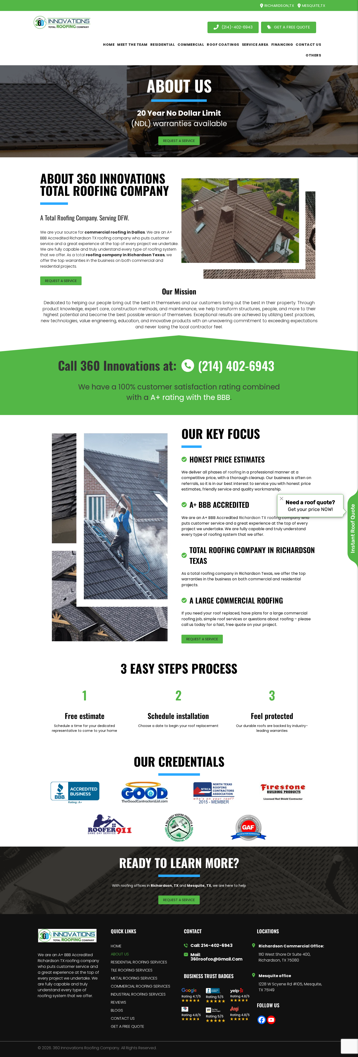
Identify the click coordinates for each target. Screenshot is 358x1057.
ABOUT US (120, 954)
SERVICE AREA (255, 44)
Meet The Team (132, 44)
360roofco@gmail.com (216, 959)
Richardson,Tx (278, 5)
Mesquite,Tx (313, 5)
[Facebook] (261, 1020)
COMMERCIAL (191, 44)
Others (313, 55)
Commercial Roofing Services (140, 986)
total (120, 255)
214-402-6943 (216, 945)
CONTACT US (308, 44)
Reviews (118, 1002)
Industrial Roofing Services (138, 994)
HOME (108, 44)
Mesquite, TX (199, 885)
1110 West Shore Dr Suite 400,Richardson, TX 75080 (285, 957)
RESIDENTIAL (162, 44)
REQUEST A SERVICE (179, 140)
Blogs (117, 1010)
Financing (282, 44)
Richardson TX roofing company (269, 517)
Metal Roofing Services (134, 978)
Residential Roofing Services (139, 962)
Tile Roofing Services (131, 970)
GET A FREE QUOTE (127, 1026)
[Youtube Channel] (271, 1020)
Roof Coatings (223, 44)
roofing (234, 472)
